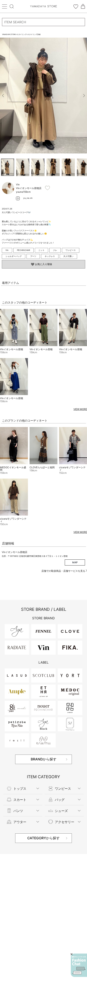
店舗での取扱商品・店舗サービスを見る (63, 570)
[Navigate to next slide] (84, 96)
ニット (41, 250)
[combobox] (43, 22)
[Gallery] (43, 95)
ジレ (55, 250)
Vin (6, 250)
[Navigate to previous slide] (3, 96)
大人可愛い (68, 256)
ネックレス (50, 256)
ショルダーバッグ (13, 256)
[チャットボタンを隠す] (71, 954)
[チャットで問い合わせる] (79, 965)
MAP (75, 562)
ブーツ (33, 256)
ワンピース (71, 250)
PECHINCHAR (23, 250)
